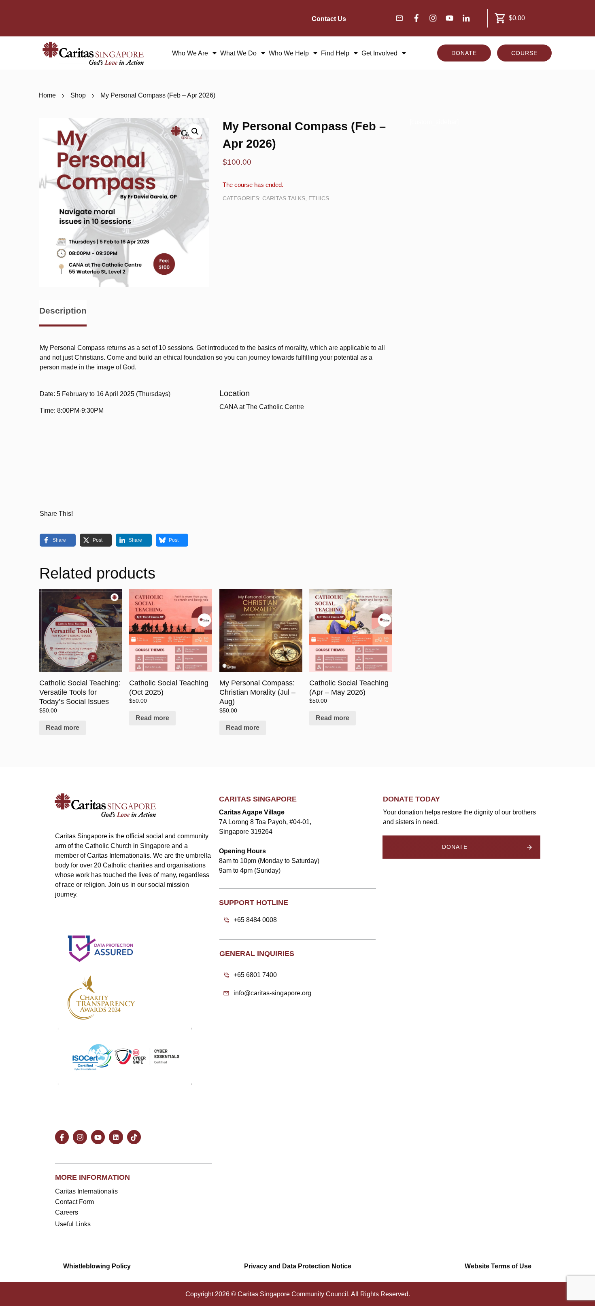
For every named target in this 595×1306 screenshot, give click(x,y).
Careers (66, 1212)
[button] (195, 131)
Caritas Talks (283, 198)
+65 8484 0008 (255, 919)
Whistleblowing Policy (97, 1266)
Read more (62, 727)
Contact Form (74, 1201)
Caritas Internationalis (86, 1191)
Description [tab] (63, 310)
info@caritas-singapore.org (272, 993)
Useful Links (73, 1224)
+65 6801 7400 (255, 974)
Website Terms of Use (498, 1266)
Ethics (318, 198)
